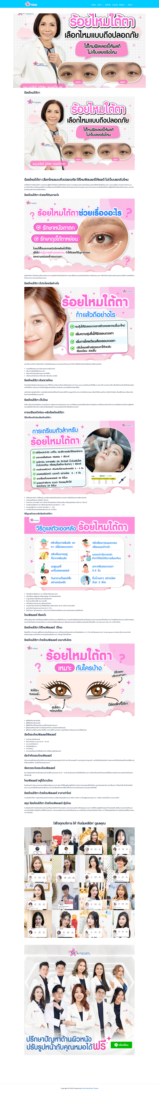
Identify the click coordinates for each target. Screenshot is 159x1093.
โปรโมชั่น (108, 5)
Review (121, 5)
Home (94, 5)
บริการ (99, 5)
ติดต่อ (130, 5)
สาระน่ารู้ (115, 5)
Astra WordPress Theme (90, 1088)
